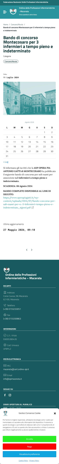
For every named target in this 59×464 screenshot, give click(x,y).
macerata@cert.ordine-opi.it (16, 369)
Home (5, 24)
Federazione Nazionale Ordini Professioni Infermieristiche (25, 2)
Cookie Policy (23, 460)
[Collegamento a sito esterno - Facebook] (5, 394)
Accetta (29, 439)
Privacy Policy (34, 460)
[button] (55, 413)
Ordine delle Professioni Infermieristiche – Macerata (23, 276)
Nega (29, 446)
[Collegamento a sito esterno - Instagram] (10, 394)
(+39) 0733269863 (12, 318)
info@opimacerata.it (12, 378)
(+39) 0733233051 (12, 309)
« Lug (5, 161)
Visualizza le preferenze (29, 454)
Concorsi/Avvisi (17, 24)
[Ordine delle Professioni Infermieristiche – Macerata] (13, 10)
